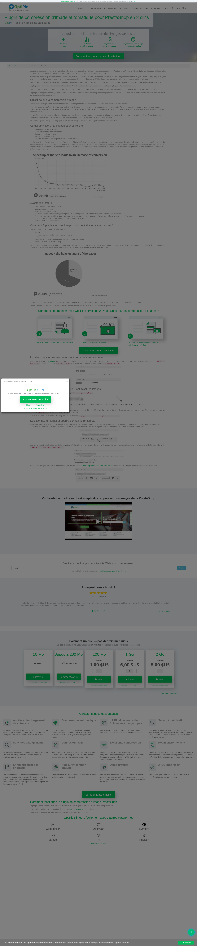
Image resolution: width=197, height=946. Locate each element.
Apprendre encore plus (35, 399)
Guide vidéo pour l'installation (35, 408)
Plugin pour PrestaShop (35, 405)
